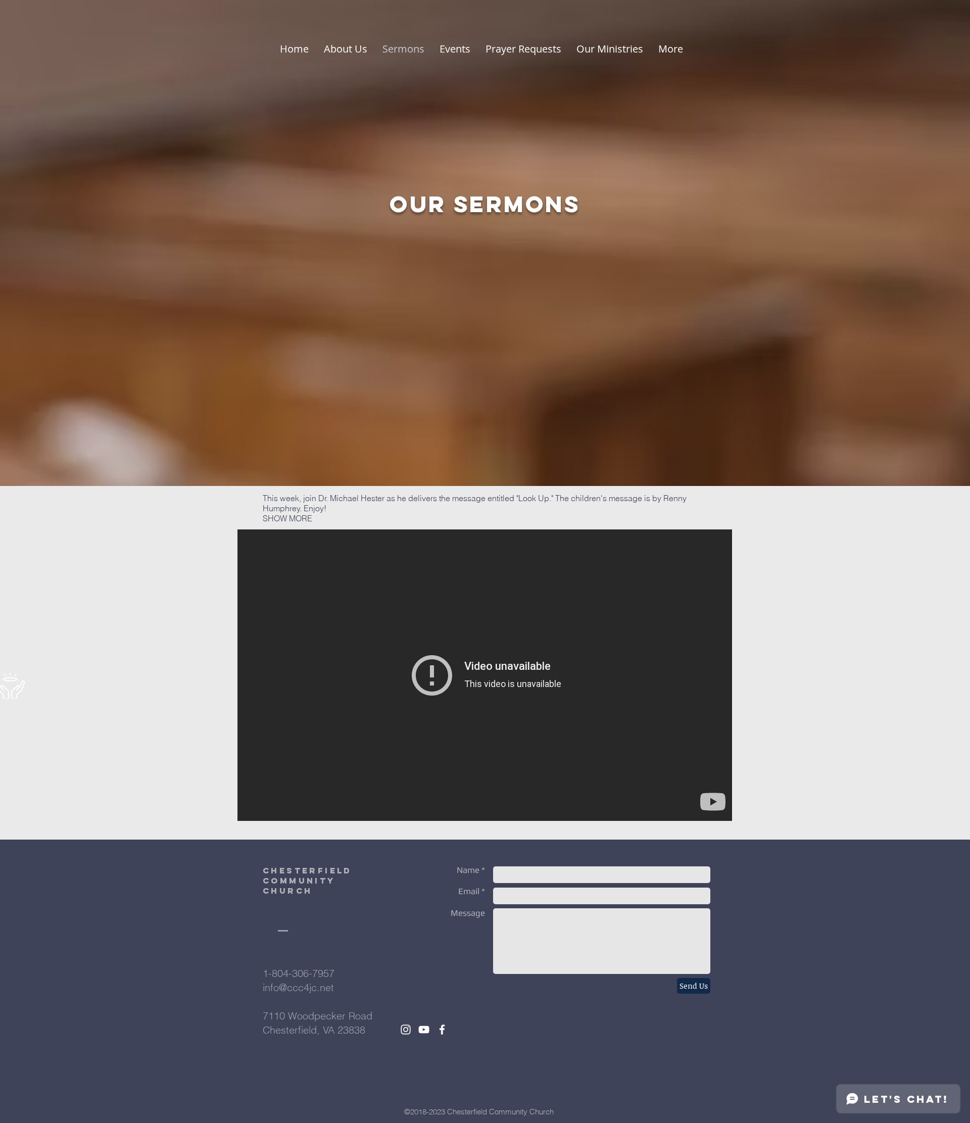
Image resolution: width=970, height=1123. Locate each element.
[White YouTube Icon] (423, 1029)
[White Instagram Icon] (405, 1029)
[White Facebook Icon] (442, 1029)
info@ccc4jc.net (298, 987)
